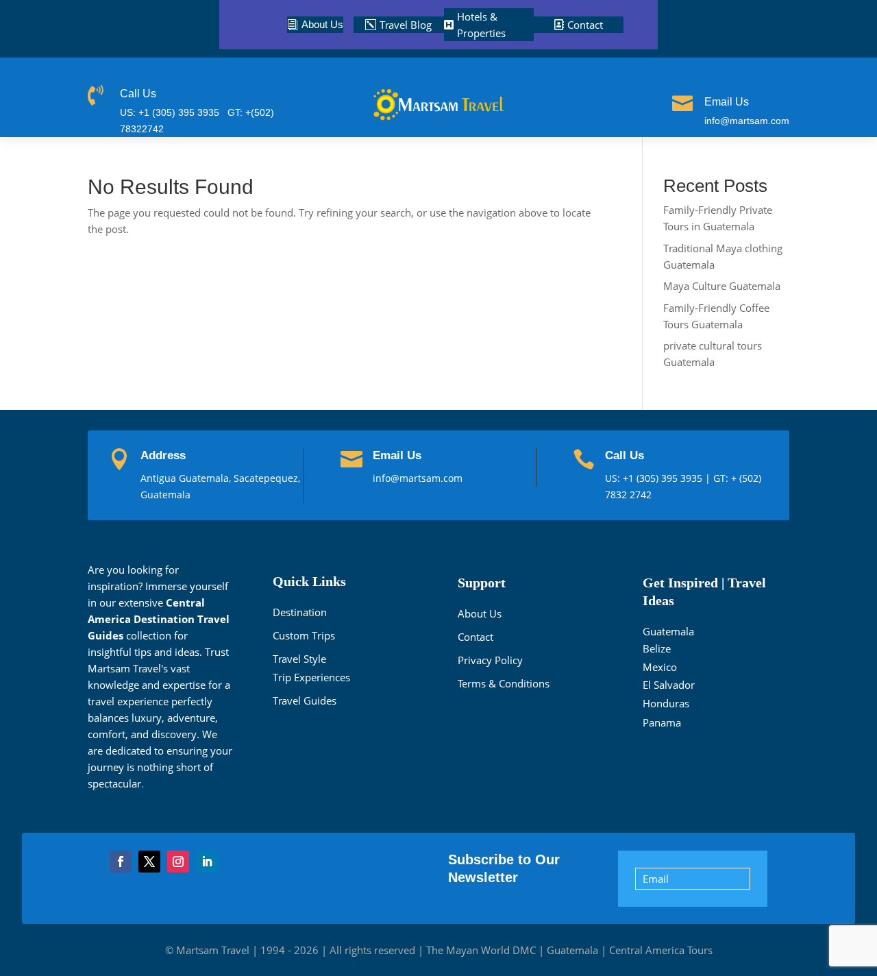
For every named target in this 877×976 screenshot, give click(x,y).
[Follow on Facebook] (121, 862)
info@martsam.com (746, 120)
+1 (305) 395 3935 (664, 478)
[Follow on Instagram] (178, 862)
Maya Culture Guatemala (721, 286)
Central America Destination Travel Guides (159, 619)
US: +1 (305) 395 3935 (169, 112)
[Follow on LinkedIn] (207, 862)
